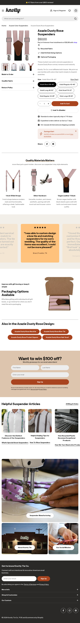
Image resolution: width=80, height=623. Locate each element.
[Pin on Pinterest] (53, 144)
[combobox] (40, 18)
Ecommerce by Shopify (34, 618)
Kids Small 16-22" (65, 90)
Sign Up (40, 382)
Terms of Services (30, 584)
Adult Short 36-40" (47, 84)
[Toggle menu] (3, 10)
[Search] (75, 18)
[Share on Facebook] (46, 144)
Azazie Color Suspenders (18, 26)
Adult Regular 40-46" (67, 84)
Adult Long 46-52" (47, 90)
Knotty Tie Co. (13, 618)
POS (20, 618)
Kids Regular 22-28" (47, 96)
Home (4, 26)
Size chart (74, 79)
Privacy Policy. (44, 584)
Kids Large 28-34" (66, 96)
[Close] (76, 131)
